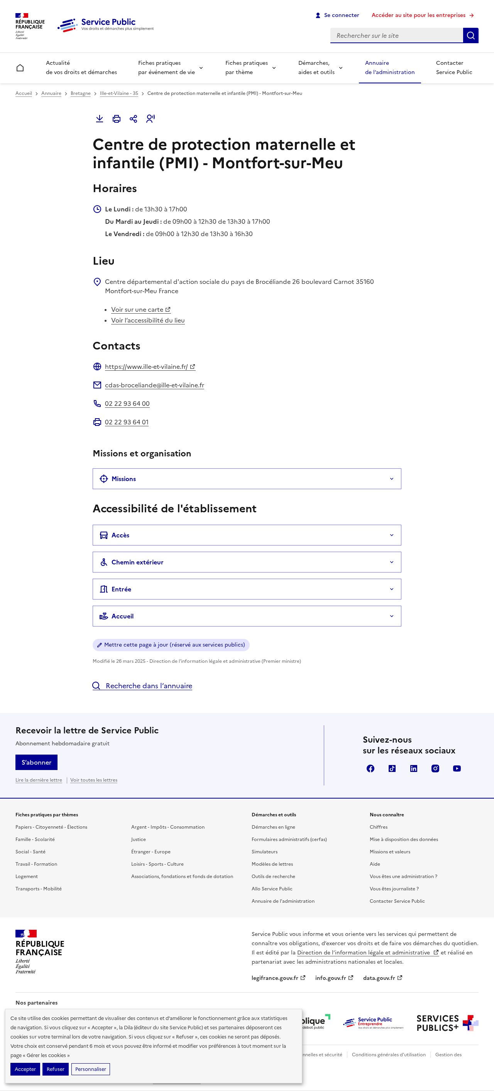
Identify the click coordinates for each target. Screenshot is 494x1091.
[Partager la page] (133, 119)
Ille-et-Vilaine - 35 (119, 93)
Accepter (25, 1069)
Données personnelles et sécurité (305, 1054)
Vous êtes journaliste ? (394, 888)
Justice (138, 839)
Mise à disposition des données (404, 839)
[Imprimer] (117, 119)
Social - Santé (30, 851)
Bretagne (81, 93)
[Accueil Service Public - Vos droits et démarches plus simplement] (107, 32)
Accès (120, 535)
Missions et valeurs (390, 851)
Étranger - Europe (151, 851)
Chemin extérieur (138, 562)
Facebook (370, 768)
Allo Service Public (272, 888)
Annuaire (51, 93)
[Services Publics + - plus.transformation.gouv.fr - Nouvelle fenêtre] (448, 1023)
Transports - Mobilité (38, 888)
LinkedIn (413, 768)
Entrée (121, 589)
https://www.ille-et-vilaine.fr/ (146, 366)
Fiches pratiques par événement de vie (166, 67)
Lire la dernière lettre (38, 780)
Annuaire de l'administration (283, 901)
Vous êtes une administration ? (403, 876)
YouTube (457, 768)
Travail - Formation (36, 864)
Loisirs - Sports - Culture (157, 864)
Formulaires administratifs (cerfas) (289, 839)
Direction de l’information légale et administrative (364, 953)
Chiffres (378, 827)
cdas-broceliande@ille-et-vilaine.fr (154, 385)
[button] (150, 119)
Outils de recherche (273, 876)
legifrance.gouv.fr (275, 978)
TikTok (392, 768)
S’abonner (36, 762)
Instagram (435, 768)
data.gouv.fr (379, 978)
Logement (26, 876)
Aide (375, 864)
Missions (124, 478)
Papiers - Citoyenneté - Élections (51, 827)
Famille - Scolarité (35, 839)
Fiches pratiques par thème (246, 67)
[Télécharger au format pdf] (100, 119)
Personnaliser (90, 1069)
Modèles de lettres (272, 864)
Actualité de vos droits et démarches (81, 67)
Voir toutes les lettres (93, 780)
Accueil (23, 93)
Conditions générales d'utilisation (389, 1054)
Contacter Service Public (454, 67)
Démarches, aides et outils (316, 67)
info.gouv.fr (330, 978)
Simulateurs (264, 851)
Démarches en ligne (273, 827)
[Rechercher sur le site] (471, 35)
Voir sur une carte (137, 309)
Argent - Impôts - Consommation (168, 827)
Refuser (55, 1069)
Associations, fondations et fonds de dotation (182, 876)
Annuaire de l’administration (390, 67)
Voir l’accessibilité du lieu (148, 320)
